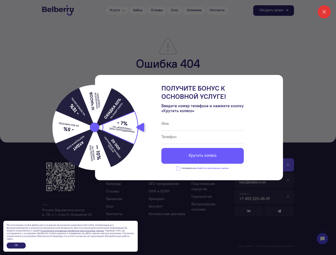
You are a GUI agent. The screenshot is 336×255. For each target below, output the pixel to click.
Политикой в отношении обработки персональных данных (72, 231)
